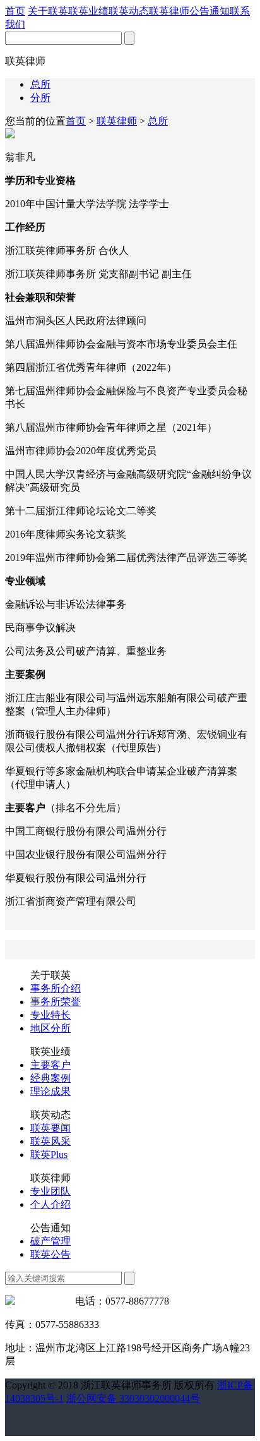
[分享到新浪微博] (48, 1414)
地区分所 (50, 1028)
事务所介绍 (55, 988)
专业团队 (50, 1191)
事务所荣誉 (55, 1001)
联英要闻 (50, 1128)
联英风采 (50, 1141)
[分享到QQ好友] (10, 1414)
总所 (40, 84)
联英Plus (49, 1154)
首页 (15, 11)
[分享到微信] (31, 1411)
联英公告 (50, 1254)
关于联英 (48, 11)
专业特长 (50, 1015)
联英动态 (129, 11)
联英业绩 (88, 11)
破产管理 (50, 1241)
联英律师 (169, 11)
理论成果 (50, 1091)
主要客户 (50, 1064)
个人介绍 (50, 1204)
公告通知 (209, 11)
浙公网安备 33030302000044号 (133, 1398)
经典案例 (50, 1078)
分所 (40, 97)
